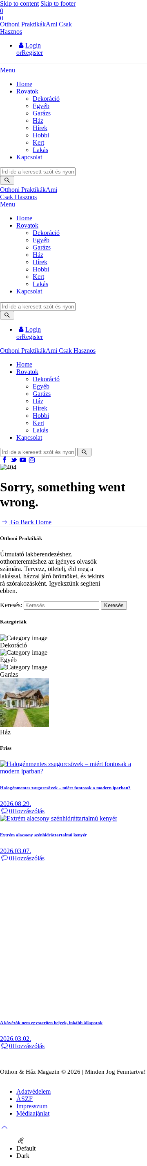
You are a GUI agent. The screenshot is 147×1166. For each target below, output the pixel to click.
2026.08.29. (15, 803)
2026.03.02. (15, 1038)
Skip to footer (58, 3)
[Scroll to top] (4, 1127)
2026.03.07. (15, 850)
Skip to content (19, 3)
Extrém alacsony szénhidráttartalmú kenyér (43, 834)
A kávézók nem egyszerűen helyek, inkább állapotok (51, 1022)
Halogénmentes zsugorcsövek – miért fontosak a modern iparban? (65, 787)
